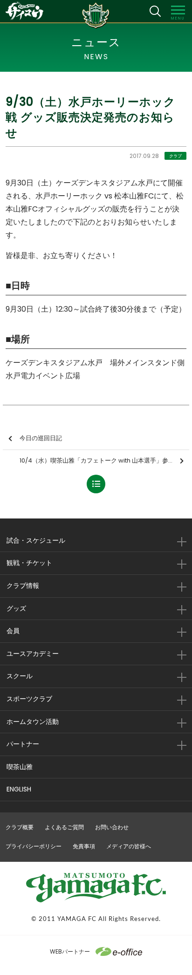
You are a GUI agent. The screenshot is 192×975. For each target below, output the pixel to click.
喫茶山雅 (20, 766)
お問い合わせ (112, 827)
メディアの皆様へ (128, 846)
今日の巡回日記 (41, 438)
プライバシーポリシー (34, 846)
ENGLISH (19, 789)
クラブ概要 (20, 827)
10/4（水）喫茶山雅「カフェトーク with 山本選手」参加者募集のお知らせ (104, 460)
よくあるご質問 (64, 827)
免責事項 (84, 846)
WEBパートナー (70, 951)
